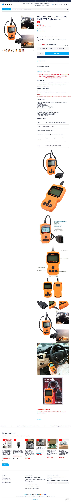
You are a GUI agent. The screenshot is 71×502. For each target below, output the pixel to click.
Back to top (35, 499)
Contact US (4, 483)
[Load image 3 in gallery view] (12, 50)
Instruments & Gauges (6, 478)
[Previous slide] (2, 50)
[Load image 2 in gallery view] (8, 50)
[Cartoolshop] (7, 4)
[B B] (15, 458)
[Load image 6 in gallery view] (23, 50)
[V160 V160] (4, 460)
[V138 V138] (2, 460)
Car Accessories (5, 481)
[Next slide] (33, 50)
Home (3, 477)
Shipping (42, 26)
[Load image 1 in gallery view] (5, 50)
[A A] (14, 458)
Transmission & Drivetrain (6, 479)
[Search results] (67, 9)
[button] (39, 5)
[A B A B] (17, 458)
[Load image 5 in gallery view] (19, 50)
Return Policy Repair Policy (6, 482)
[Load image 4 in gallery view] (16, 50)
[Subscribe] (67, 483)
